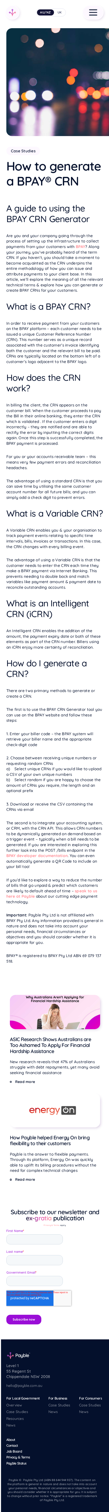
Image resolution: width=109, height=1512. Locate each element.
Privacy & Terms (51, 1225)
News (11, 1425)
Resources (15, 1418)
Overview (14, 1405)
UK (60, 12)
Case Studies (17, 1411)
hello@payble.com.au (24, 1385)
